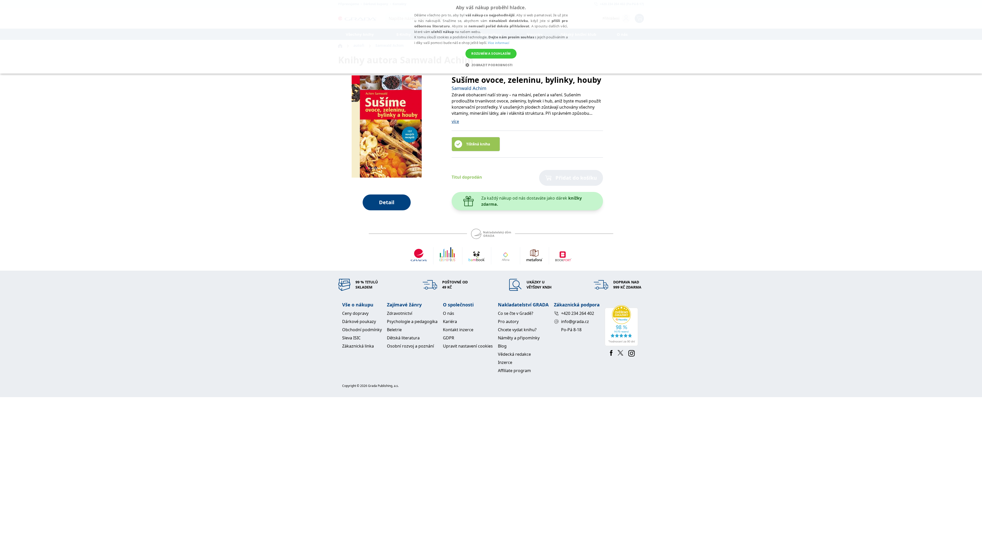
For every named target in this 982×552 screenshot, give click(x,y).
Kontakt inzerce (458, 329)
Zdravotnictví (399, 313)
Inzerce (505, 362)
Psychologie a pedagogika (412, 321)
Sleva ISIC (351, 338)
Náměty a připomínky (519, 338)
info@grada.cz (575, 321)
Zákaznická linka (358, 346)
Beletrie (394, 329)
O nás (448, 313)
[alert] (491, 37)
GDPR (448, 338)
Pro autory (508, 321)
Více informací (498, 43)
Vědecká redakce (514, 354)
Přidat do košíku (576, 177)
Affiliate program (514, 370)
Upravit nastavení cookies (468, 346)
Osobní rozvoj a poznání (410, 346)
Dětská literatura (403, 338)
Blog (502, 346)
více (455, 121)
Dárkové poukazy (359, 321)
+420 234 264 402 (577, 313)
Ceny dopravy (355, 313)
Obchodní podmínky (362, 329)
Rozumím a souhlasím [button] (491, 53)
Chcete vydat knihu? (517, 329)
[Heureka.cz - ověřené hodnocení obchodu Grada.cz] (622, 325)
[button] (490, 64)
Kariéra (450, 321)
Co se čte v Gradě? (515, 313)
